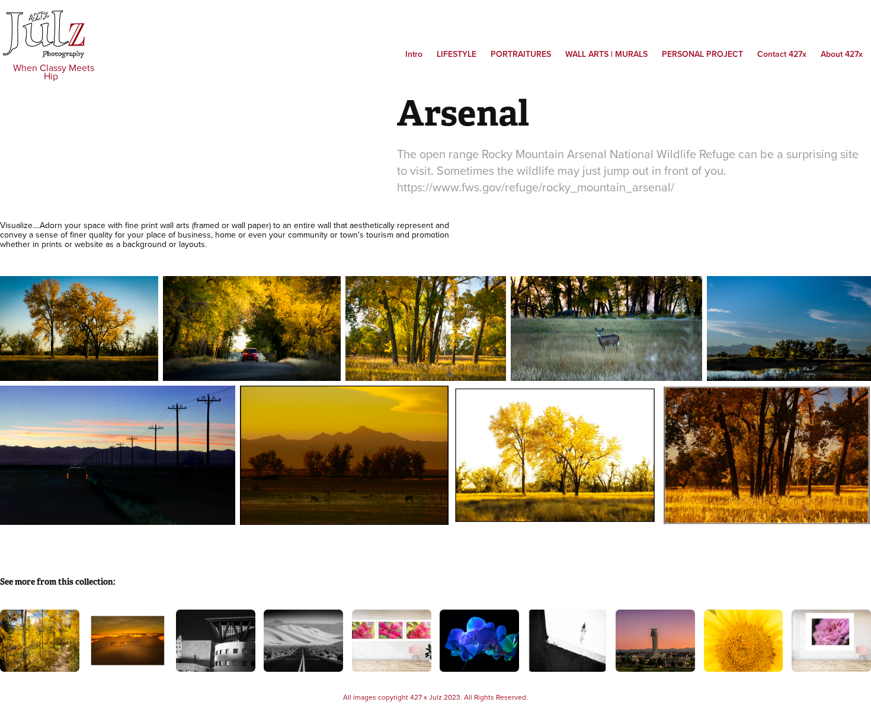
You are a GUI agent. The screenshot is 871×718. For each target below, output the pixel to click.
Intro (413, 54)
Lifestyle (456, 54)
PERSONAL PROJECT (702, 54)
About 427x (842, 54)
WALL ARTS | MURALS (606, 54)
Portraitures (521, 54)
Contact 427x (781, 54)
